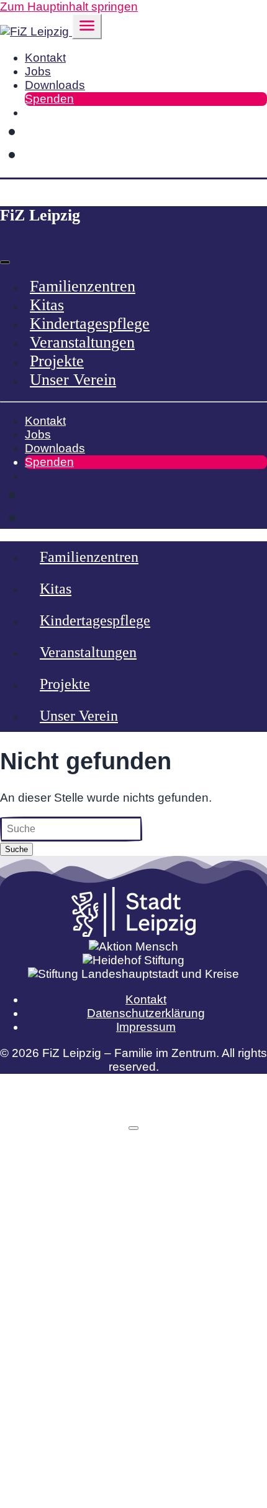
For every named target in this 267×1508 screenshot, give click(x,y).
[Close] (5, 262)
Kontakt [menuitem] (45, 57)
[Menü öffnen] (87, 26)
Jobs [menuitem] (38, 71)
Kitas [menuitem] (47, 305)
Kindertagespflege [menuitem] (90, 324)
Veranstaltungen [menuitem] (82, 342)
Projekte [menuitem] (57, 361)
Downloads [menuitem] (55, 85)
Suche (16, 849)
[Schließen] (133, 1128)
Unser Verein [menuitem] (73, 380)
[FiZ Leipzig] (36, 31)
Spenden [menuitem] (49, 98)
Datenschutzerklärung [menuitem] (146, 1013)
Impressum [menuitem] (146, 1026)
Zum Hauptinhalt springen (69, 6)
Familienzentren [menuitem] (82, 286)
